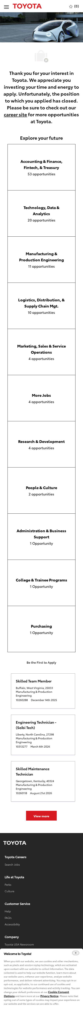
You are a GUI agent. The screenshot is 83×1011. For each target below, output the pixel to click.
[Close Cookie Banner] (75, 953)
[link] (14, 843)
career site (15, 114)
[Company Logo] (23, 6)
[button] (41, 816)
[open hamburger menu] (6, 6)
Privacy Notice (49, 996)
